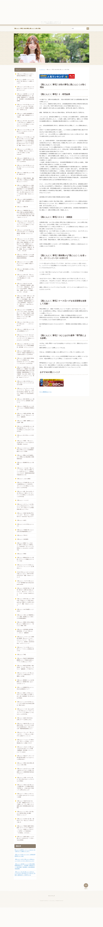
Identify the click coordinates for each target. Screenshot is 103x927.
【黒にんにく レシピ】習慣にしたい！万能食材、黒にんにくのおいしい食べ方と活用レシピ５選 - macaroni (25, 152)
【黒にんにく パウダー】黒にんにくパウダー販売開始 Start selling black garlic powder (25, 582)
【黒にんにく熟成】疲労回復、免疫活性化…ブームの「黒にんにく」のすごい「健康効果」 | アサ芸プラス (25, 667)
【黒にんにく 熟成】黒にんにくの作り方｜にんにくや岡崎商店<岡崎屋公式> (25, 408)
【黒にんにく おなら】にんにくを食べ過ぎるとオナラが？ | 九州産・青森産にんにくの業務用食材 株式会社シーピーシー (25, 771)
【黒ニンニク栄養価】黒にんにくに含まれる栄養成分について (25, 688)
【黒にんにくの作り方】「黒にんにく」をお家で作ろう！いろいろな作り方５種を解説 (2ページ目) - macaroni (25, 277)
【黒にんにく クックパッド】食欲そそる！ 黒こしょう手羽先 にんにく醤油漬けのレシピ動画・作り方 (25, 741)
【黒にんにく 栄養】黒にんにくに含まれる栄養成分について (25, 330)
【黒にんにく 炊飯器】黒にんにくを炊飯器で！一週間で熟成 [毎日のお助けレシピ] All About (25, 160)
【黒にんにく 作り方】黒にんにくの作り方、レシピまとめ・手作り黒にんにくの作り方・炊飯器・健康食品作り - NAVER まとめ (25, 107)
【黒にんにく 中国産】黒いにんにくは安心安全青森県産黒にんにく (25, 530)
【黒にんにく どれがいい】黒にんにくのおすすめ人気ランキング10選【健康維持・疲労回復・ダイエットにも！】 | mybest (25, 749)
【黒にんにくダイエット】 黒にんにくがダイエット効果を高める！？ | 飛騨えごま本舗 (25, 674)
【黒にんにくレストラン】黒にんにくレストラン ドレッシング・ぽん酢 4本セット (25, 566)
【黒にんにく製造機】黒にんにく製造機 (25, 463)
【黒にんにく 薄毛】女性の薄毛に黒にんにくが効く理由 (27, 28)
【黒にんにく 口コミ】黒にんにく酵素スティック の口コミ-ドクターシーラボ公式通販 (25, 131)
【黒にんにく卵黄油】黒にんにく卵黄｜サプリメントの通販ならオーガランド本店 (25, 559)
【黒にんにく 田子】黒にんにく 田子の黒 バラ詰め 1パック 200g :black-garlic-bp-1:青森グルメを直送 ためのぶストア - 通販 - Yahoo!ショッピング (25, 602)
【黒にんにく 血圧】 (22, 520)
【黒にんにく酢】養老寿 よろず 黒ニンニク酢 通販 (25, 269)
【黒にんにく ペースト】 (23, 500)
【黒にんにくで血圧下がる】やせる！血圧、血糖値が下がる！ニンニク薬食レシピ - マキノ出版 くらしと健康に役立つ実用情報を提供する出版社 (25, 804)
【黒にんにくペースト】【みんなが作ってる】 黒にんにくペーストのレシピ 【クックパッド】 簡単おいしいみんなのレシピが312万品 (25, 337)
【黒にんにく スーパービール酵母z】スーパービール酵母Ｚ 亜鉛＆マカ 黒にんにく (25, 263)
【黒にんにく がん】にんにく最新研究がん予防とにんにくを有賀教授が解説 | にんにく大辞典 (25, 449)
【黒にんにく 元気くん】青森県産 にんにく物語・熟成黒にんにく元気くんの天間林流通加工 (25, 616)
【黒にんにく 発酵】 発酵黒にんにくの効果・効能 (25, 421)
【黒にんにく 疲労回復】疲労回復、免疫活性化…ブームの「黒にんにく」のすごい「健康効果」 (25, 631)
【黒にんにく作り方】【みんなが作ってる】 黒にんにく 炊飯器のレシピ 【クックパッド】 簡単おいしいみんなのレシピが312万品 (25, 123)
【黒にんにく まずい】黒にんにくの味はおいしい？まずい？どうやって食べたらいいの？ (25, 88)
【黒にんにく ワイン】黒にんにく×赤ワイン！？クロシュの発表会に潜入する (25, 649)
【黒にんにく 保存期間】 (23, 539)
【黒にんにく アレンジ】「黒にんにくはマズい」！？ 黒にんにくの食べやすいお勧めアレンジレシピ (25, 734)
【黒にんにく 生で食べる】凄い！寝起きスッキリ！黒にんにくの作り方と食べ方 (25, 820)
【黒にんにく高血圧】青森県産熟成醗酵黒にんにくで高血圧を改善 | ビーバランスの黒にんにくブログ (25, 660)
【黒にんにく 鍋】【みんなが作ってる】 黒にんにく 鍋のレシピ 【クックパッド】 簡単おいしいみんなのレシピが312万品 (25, 494)
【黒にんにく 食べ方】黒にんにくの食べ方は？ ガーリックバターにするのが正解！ (25, 167)
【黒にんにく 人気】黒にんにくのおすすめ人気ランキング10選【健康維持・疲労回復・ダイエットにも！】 (25, 345)
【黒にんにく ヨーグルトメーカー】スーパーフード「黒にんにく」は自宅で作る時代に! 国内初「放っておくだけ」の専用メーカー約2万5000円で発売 (25, 392)
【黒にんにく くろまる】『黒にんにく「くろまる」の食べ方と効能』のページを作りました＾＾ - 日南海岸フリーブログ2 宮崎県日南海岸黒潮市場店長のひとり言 (25, 471)
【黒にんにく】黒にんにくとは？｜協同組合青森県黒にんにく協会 (25, 74)
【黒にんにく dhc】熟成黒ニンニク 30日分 (25, 610)
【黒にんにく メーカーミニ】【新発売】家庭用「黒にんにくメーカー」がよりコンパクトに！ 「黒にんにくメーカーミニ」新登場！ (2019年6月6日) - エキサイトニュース (25, 640)
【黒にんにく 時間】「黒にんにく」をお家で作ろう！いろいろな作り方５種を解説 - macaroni (25, 442)
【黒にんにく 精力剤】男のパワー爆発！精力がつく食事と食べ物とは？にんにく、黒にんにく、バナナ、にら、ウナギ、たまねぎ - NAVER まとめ (25, 592)
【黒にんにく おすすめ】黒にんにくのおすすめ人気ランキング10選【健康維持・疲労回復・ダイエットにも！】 (25, 232)
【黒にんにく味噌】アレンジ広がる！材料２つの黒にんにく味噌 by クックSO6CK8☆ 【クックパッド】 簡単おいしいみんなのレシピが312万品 (25, 546)
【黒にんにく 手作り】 (22, 535)
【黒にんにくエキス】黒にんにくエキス (25, 525)
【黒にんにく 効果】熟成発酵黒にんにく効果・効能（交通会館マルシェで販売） (25, 115)
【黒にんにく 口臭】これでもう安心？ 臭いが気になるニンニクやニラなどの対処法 (25, 779)
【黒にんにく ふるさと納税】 (24, 478)
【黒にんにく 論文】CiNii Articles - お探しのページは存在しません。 (25, 718)
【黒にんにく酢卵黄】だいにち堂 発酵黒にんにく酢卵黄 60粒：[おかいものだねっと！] (25, 682)
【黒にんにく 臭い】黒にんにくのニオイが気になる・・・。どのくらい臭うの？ (25, 324)
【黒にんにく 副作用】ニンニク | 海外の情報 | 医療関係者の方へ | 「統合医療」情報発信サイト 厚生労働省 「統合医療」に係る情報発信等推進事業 (25, 97)
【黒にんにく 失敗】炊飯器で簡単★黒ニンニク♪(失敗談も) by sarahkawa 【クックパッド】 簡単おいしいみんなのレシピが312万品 (25, 361)
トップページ (42, 69)
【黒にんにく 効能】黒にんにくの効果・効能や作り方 (25, 173)
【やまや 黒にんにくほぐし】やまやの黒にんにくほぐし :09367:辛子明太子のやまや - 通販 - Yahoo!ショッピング (25, 574)
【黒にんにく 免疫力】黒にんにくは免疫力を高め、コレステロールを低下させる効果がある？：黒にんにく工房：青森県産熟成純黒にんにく (25, 726)
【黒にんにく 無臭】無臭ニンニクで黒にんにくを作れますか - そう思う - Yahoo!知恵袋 (25, 838)
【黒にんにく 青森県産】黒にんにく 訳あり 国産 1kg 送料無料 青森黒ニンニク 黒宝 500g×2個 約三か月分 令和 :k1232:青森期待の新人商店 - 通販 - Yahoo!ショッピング (25, 214)
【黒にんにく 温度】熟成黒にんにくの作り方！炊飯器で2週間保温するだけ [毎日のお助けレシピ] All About (25, 352)
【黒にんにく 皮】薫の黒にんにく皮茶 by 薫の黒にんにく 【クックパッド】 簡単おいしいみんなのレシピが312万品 (25, 429)
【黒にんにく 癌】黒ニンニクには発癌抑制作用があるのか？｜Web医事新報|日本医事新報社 (25, 256)
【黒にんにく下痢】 (21, 654)
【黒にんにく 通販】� (22, 206)
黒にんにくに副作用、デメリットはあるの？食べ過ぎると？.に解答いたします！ (25, 81)
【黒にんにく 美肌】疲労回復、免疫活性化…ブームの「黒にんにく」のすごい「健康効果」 (25, 415)
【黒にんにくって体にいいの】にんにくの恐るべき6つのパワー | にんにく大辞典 (25, 795)
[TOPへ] (86, 885)
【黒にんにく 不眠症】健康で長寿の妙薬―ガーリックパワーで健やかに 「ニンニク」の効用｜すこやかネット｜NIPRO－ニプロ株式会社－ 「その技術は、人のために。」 (25, 829)
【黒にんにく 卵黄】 (22, 553)
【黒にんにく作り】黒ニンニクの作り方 (25, 436)
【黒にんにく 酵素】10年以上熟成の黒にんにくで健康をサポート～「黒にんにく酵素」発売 (25, 624)
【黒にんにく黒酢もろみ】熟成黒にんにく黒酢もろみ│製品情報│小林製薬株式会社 (25, 457)
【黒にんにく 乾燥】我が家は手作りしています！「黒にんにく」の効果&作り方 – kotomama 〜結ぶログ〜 (25, 515)
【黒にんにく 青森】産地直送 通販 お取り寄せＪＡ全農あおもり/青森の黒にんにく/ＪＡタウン (26, 180)
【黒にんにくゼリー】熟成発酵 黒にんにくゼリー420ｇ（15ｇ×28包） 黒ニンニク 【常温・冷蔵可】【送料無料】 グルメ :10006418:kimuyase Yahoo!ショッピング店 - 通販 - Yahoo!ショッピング (25, 314)
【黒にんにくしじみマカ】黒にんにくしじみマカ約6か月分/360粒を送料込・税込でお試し (25, 703)
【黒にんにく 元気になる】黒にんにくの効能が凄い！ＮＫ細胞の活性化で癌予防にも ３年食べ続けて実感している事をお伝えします (25, 787)
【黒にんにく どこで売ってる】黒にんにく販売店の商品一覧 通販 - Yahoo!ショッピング (25, 813)
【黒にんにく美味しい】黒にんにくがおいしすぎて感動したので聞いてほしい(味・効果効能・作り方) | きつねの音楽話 (25, 695)
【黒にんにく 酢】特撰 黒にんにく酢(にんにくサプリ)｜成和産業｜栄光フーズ (25, 400)
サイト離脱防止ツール (45, 392)
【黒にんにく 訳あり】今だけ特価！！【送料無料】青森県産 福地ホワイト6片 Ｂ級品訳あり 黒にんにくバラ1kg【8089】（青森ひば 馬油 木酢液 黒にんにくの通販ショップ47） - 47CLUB (25, 288)
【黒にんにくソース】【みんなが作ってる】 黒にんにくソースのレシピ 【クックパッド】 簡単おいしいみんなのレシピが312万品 (25, 711)
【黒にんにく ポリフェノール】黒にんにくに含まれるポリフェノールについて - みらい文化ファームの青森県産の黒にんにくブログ (25, 507)
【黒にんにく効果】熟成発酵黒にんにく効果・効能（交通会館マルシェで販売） (25, 201)
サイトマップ (51, 895)
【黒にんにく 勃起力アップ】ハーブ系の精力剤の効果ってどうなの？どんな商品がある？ (25, 757)
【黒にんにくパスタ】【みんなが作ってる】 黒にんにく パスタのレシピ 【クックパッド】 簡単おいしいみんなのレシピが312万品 (25, 223)
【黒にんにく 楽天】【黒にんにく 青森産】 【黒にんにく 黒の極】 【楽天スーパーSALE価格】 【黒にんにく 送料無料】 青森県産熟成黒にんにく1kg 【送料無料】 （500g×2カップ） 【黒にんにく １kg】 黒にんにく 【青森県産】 (25, 300)
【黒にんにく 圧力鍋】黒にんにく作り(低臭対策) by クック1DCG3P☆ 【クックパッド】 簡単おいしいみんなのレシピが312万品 (25, 485)
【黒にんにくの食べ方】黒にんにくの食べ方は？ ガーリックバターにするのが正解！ (25, 383)
